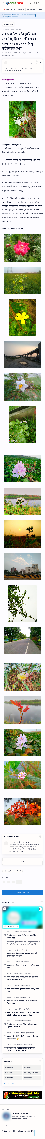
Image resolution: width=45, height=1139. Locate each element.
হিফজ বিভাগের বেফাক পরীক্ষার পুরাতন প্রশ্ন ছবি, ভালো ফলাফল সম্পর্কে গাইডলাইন (22, 978)
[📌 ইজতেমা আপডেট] (9, 9)
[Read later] (32, 62)
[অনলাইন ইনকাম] (13, 1067)
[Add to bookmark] (40, 909)
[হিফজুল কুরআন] (27, 974)
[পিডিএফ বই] (21, 9)
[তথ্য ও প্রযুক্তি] (7, 871)
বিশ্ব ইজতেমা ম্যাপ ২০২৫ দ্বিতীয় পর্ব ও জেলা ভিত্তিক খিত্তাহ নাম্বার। (22, 936)
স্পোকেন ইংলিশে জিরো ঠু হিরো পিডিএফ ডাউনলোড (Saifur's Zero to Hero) (21, 1049)
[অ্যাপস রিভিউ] (18, 1009)
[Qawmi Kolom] (15, 3)
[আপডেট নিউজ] (19, 932)
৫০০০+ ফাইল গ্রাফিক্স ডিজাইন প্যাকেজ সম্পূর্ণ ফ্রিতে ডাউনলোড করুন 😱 (22, 1037)
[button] (3, 3)
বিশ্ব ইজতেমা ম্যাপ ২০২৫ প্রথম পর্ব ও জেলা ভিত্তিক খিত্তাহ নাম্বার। (22, 1001)
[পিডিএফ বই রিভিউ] (28, 1045)
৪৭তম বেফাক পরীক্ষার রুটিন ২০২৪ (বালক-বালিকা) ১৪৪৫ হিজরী (23, 966)
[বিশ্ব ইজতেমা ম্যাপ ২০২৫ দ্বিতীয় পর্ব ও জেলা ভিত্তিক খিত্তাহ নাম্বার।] (22, 917)
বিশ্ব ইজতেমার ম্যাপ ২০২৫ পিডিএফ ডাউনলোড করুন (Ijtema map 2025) (22, 1025)
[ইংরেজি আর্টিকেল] (19, 1045)
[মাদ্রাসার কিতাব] (31, 9)
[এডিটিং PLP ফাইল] (20, 1033)
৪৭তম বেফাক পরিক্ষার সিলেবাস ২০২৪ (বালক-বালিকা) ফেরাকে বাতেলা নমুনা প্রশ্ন (22, 954)
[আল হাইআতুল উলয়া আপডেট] (32, 1073)
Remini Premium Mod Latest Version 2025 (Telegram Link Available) (23, 1013)
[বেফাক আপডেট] (19, 950)
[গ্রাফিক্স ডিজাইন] (26, 1009)
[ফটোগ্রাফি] (18, 871)
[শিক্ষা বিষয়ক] (26, 950)
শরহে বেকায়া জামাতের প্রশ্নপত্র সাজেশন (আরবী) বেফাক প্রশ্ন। (23, 990)
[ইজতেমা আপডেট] (27, 932)
